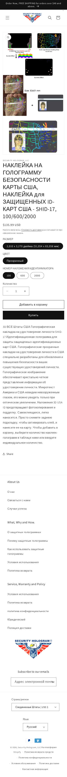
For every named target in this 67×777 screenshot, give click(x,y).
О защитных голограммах (24, 532)
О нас (11, 491)
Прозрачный (15, 260)
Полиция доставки (19, 628)
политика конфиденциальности (28, 611)
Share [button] (10, 454)
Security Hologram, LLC (29, 747)
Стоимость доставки (31, 230)
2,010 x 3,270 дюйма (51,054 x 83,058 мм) (33, 246)
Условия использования (23, 562)
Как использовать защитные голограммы (25, 551)
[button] (7, 18)
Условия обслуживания (23, 763)
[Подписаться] (52, 682)
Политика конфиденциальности (35, 757)
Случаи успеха (17, 508)
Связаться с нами (19, 500)
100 (9, 275)
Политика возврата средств (39, 752)
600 (22, 275)
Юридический (16, 619)
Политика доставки (49, 763)
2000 (37, 275)
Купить (33, 315)
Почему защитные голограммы (27, 540)
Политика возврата (19, 570)
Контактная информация (35, 769)
